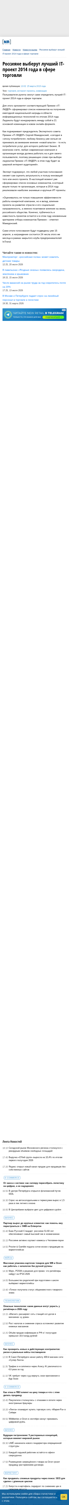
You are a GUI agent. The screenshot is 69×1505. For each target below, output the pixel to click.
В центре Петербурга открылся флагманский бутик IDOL (35, 1192)
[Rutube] (45, 42)
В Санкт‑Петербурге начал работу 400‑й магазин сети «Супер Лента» (36, 1358)
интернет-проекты (26, 91)
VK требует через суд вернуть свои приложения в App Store (34, 1377)
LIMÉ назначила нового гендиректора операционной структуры (35, 1444)
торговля (12, 91)
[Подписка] (51, 42)
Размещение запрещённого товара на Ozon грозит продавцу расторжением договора (34, 1463)
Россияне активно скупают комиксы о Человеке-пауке (36, 1240)
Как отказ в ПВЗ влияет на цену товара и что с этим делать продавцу (31, 1394)
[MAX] (27, 42)
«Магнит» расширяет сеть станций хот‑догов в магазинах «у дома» (32, 1315)
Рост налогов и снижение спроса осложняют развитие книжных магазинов (36, 1325)
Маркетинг (11, 1473)
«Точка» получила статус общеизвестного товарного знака (35, 1291)
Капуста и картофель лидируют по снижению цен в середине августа (35, 1487)
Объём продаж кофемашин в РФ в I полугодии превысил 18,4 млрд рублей (32, 1334)
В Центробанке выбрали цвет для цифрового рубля (35, 1209)
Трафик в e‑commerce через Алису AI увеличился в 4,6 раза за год (35, 1368)
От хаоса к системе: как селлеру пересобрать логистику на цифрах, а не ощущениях (33, 1184)
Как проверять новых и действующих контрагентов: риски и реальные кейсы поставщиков (31, 1350)
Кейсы (8, 1258)
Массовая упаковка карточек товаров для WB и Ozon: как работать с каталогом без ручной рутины (32, 1264)
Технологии (12, 1301)
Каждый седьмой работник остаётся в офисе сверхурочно (32, 1454)
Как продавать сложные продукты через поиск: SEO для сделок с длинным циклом (34, 1480)
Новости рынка (30, 50)
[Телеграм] (15, 42)
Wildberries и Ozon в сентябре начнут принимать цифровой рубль (33, 1420)
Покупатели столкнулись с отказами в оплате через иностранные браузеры (35, 1401)
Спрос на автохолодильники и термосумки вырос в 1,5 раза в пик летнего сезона (36, 1202)
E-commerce (12, 1178)
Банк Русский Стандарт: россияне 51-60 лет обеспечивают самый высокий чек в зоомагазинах (34, 1232)
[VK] (21, 42)
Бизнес (9, 1218)
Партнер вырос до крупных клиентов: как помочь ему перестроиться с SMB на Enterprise (33, 1224)
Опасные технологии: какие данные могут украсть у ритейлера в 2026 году (31, 1307)
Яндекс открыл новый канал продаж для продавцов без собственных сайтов (37, 1168)
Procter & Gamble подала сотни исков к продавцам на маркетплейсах (36, 1248)
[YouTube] (39, 42)
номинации (41, 91)
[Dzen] (33, 42)
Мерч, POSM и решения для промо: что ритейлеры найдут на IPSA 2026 (35, 1272)
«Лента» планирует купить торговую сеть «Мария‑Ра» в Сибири (37, 1411)
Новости (17, 50)
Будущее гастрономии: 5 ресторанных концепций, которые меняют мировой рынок (30, 1436)
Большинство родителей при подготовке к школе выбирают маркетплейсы (34, 1282)
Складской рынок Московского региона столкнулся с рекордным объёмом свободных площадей (36, 1149)
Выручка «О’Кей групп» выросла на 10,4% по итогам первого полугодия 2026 (35, 1159)
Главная (6, 50)
